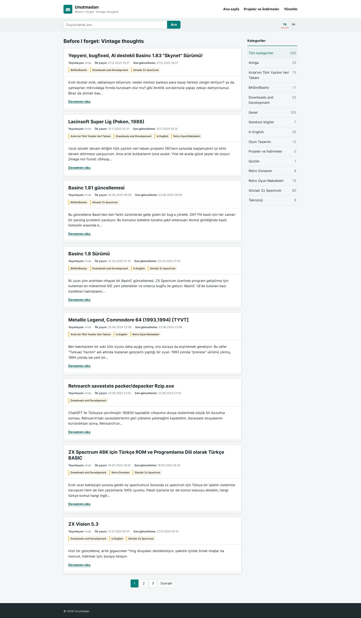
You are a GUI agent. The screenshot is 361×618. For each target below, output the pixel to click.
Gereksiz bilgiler (272, 122)
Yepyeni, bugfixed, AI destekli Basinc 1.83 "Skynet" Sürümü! (135, 55)
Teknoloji (272, 200)
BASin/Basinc (79, 70)
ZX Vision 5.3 (83, 524)
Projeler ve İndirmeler (261, 9)
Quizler (272, 161)
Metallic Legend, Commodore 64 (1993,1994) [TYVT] (128, 319)
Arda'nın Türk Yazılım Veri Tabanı (91, 136)
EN (293, 24)
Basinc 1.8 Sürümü (89, 253)
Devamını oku (79, 101)
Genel (272, 112)
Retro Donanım (121, 472)
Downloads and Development (110, 70)
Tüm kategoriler (272, 53)
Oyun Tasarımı (272, 142)
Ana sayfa (231, 9)
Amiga (272, 62)
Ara (174, 24)
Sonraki (166, 583)
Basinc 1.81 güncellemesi (96, 187)
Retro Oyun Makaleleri (186, 136)
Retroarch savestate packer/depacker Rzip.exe (121, 386)
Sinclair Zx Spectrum (146, 70)
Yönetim (290, 9)
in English (162, 136)
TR (284, 24)
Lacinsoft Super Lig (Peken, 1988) (106, 121)
